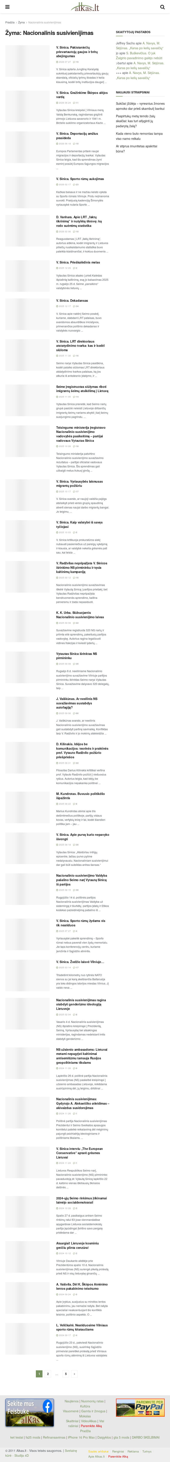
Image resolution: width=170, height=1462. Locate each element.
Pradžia (10, 22)
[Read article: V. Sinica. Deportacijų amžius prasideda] (27, 147)
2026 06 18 (64, 143)
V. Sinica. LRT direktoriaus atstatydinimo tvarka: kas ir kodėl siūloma (80, 345)
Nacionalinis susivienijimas (44, 22)
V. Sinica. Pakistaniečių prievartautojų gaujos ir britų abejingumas (77, 51)
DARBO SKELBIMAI (146, 1437)
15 (77, 61)
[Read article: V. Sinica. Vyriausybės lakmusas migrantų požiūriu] (27, 495)
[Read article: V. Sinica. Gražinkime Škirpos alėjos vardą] (27, 106)
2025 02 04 (64, 1014)
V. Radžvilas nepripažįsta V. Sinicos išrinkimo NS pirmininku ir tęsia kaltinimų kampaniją (81, 567)
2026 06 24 (64, 102)
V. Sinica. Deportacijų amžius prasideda (77, 135)
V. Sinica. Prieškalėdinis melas (78, 262)
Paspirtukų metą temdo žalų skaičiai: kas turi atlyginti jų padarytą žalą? (135, 121)
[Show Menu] (7, 6)
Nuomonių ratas (92, 1401)
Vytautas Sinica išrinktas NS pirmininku (76, 655)
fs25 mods (33, 1437)
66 (77, 713)
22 (77, 622)
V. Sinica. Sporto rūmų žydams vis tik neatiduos (80, 922)
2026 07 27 (64, 61)
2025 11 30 (64, 355)
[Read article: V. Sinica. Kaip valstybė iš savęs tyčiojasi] (27, 536)
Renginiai (118, 1451)
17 (77, 491)
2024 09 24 (64, 1294)
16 (77, 355)
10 (77, 143)
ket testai (17, 1437)
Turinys (147, 1451)
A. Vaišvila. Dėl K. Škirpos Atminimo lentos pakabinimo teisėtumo (82, 1286)
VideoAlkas (89, 1421)
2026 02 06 (64, 231)
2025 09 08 (64, 622)
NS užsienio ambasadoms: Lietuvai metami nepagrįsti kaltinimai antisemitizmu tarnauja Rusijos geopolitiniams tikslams (81, 1056)
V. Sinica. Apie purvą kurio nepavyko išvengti (82, 836)
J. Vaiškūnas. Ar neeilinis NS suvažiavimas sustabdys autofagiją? (76, 702)
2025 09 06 (64, 713)
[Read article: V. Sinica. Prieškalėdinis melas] (27, 276)
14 (77, 396)
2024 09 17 (64, 1335)
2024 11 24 (64, 1162)
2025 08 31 (64, 762)
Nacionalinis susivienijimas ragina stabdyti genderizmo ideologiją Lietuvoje (81, 1004)
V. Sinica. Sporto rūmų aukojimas (80, 178)
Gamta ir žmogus (93, 1411)
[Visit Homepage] (85, 6)
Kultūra (85, 1406)
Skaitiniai (72, 1421)
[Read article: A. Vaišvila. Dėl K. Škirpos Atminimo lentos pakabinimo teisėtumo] (27, 1298)
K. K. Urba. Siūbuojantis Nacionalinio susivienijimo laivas (80, 614)
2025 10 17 (64, 491)
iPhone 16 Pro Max (81, 1437)
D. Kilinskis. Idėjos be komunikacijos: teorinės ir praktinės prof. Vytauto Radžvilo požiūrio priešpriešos (82, 750)
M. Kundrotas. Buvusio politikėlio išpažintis (80, 795)
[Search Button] (162, 6)
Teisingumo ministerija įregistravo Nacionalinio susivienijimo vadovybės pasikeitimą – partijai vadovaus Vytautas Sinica (80, 434)
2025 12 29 (64, 267)
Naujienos (72, 1401)
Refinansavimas (54, 1437)
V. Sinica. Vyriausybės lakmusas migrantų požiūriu (79, 483)
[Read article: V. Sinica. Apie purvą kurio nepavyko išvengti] (27, 848)
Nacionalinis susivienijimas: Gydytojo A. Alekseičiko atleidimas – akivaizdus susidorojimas (82, 1103)
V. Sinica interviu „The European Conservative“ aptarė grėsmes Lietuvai (79, 1152)
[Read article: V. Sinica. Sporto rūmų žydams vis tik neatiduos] (27, 934)
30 (77, 844)
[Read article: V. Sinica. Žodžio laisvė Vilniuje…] (27, 975)
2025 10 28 (64, 446)
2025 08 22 (64, 803)
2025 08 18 (64, 844)
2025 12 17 (64, 306)
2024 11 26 (64, 1113)
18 (77, 446)
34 (77, 306)
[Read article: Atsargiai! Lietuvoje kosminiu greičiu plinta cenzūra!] (27, 1257)
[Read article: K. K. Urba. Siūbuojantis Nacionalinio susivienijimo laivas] (27, 626)
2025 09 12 (64, 577)
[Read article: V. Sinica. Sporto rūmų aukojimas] (27, 192)
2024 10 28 (64, 1208)
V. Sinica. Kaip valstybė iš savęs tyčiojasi (79, 524)
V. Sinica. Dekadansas (72, 300)
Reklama (133, 1451)
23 (77, 184)
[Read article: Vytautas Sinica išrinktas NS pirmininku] (27, 667)
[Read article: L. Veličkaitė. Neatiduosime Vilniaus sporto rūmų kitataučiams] (27, 1339)
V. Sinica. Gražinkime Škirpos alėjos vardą (82, 94)
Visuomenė (71, 1411)
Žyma (21, 22)
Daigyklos (104, 1437)
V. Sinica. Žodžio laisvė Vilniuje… (80, 961)
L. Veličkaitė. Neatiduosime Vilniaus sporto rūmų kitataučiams (82, 1327)
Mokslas (85, 1416)
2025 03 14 (64, 967)
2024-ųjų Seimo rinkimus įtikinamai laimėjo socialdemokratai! (81, 1200)
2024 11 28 (64, 1068)
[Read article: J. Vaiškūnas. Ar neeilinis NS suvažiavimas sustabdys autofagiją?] (27, 712)
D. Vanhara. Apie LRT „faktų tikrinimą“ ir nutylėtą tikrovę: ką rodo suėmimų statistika (79, 221)
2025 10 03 (64, 532)
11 (77, 102)
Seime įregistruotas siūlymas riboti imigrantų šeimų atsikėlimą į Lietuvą (82, 388)
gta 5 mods (122, 1437)
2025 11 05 (64, 396)
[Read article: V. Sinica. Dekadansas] (27, 314)
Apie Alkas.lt (96, 1456)
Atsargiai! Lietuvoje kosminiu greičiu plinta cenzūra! (77, 1245)
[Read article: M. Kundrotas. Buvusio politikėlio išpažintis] (27, 807)
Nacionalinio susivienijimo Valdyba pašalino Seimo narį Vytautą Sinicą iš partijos (81, 879)
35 (77, 663)
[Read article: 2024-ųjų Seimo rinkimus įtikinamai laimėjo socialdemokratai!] (27, 1212)
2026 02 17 (64, 184)
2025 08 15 (64, 889)
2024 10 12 (64, 1253)
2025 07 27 (64, 931)
